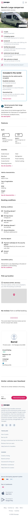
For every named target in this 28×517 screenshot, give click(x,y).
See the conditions (6, 267)
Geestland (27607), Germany (8, 10)
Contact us (11, 507)
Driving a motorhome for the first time (12, 440)
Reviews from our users (7, 443)
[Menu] (24, 2)
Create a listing (5, 455)
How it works (4, 434)
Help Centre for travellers (8, 446)
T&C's (21, 507)
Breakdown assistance (7, 464)
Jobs (16, 507)
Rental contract (5, 458)
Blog (5, 507)
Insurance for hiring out (7, 461)
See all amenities (6, 166)
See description (5, 116)
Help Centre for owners (7, 467)
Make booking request (19, 397)
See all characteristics (8, 195)
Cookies (17, 510)
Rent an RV (4, 437)
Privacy (11, 510)
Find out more (7, 98)
